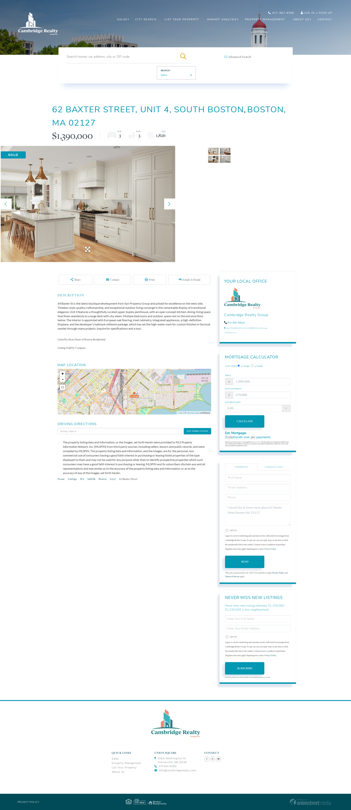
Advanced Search (239, 57)
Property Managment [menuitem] (126, 763)
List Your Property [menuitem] (182, 19)
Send (244, 561)
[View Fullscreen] (62, 387)
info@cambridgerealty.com (178, 770)
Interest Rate (233, 402)
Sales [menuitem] (122, 19)
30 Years (245, 366)
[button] (183, 56)
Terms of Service (232, 576)
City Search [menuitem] (145, 19)
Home (61, 479)
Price (228, 375)
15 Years (258, 366)
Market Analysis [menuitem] (222, 19)
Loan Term (231, 366)
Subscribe (244, 668)
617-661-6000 (282, 13)
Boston (103, 479)
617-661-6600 (236, 322)
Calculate (245, 421)
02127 (113, 479)
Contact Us (230, 332)
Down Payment (233, 388)
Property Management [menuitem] (265, 19)
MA (82, 479)
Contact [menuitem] (325, 19)
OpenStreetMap (193, 413)
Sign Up (325, 13)
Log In (309, 13)
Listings (72, 479)
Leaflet (180, 413)
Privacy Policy (270, 548)
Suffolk (91, 479)
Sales (164, 75)
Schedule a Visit (274, 466)
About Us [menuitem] (301, 19)
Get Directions (197, 431)
